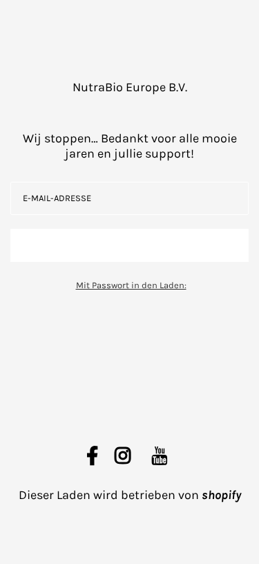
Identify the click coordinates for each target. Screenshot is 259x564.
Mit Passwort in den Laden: (131, 285)
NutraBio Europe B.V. (130, 87)
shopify (221, 494)
